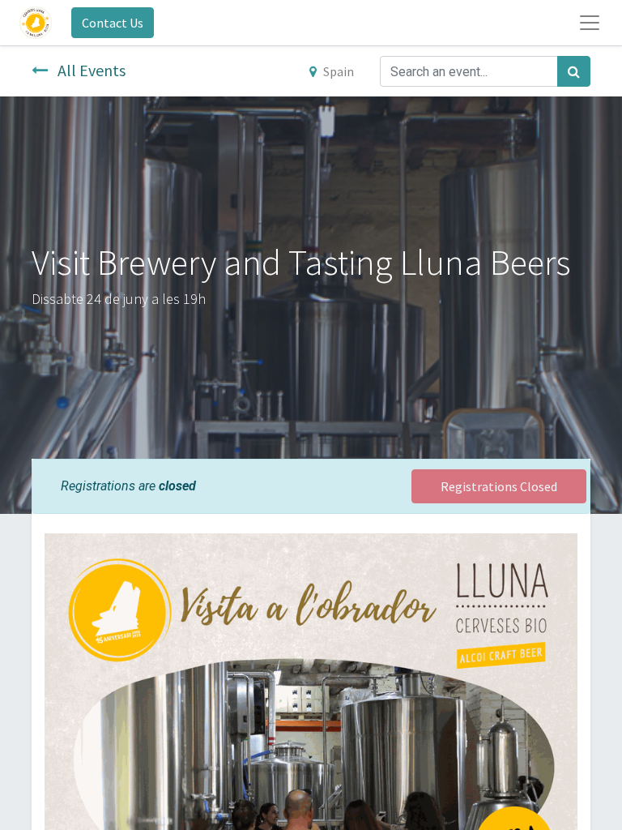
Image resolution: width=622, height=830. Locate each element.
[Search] (573, 71)
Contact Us (112, 23)
